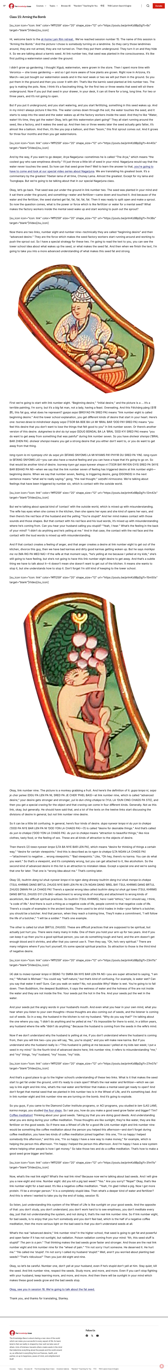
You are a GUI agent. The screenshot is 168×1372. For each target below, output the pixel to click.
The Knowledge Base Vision (44, 1369)
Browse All (28, 1369)
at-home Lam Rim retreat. (57, 39)
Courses (13, 1369)
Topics (20, 1369)
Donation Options (63, 1369)
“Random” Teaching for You (81, 1369)
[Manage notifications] (162, 1366)
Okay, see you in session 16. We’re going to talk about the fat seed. (52, 1289)
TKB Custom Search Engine (109, 1369)
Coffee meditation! (21, 1115)
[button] (4, 6)
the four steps (53, 1110)
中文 (95, 1369)
